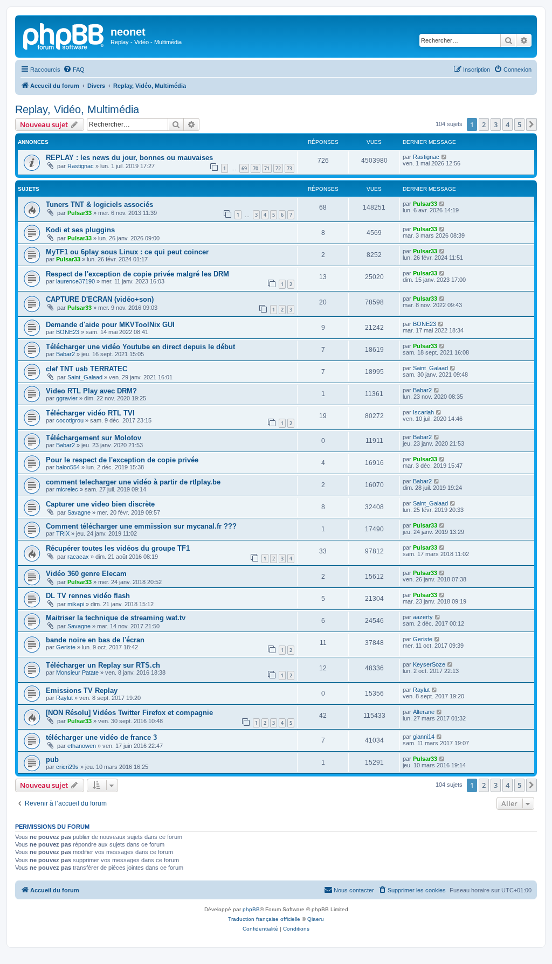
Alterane (423, 712)
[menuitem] (74, 69)
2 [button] (484, 124)
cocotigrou (70, 420)
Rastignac (80, 166)
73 (289, 168)
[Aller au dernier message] (444, 157)
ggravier (67, 398)
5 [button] (519, 124)
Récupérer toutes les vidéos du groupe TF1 (118, 548)
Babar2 (65, 354)
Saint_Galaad (84, 377)
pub (52, 759)
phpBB (251, 909)
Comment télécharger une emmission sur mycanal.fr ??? (141, 526)
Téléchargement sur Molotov (93, 438)
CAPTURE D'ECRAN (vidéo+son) (100, 299)
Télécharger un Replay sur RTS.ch (103, 665)
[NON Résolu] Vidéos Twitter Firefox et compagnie (129, 713)
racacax (78, 556)
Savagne (79, 512)
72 (278, 168)
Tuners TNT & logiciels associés (99, 204)
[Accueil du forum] (64, 35)
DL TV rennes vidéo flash (88, 596)
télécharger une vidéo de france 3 (101, 737)
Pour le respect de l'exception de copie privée (122, 460)
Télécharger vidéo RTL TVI (90, 413)
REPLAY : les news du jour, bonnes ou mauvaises (129, 158)
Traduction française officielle (264, 919)
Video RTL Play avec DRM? (91, 391)
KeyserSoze (429, 664)
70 (255, 168)
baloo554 (68, 467)
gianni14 (423, 736)
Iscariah (423, 412)
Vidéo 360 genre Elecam (86, 574)
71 (267, 168)
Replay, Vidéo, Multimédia (77, 109)
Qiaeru (315, 919)
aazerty (423, 617)
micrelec (67, 489)
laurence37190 (75, 281)
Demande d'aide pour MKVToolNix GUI (110, 325)
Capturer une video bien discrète (100, 504)
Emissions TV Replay (82, 690)
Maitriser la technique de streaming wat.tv (115, 618)
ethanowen (81, 746)
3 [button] (496, 124)
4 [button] (507, 124)
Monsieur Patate (77, 672)
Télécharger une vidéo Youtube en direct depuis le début (140, 347)
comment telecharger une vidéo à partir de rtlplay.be (133, 482)
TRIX (63, 533)
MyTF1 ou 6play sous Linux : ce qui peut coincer (127, 252)
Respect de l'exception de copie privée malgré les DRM (137, 274)
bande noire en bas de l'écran (95, 640)
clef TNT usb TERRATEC (86, 369)
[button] (531, 124)
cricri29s (67, 767)
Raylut (64, 698)
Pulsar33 (79, 213)
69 (244, 168)
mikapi (75, 604)
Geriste (65, 647)
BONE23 (67, 332)
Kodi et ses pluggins (80, 230)
